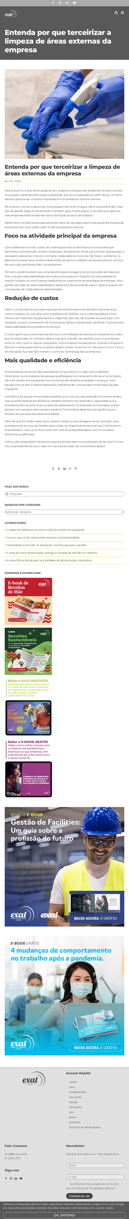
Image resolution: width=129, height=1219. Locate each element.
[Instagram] (11, 1178)
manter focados (15, 280)
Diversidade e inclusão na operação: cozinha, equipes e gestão (46, 545)
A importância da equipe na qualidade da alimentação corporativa (49, 560)
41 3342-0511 (13, 1158)
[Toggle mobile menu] (122, 12)
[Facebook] (6, 1178)
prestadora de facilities (64, 313)
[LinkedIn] (16, 1178)
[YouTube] (21, 1178)
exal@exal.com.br (16, 1154)
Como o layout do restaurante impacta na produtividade (43, 537)
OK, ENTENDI (64, 1215)
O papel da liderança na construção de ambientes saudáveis (45, 529)
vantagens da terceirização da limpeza (95, 222)
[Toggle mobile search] (116, 12)
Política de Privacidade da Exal (94, 1188)
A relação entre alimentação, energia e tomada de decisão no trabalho (52, 552)
